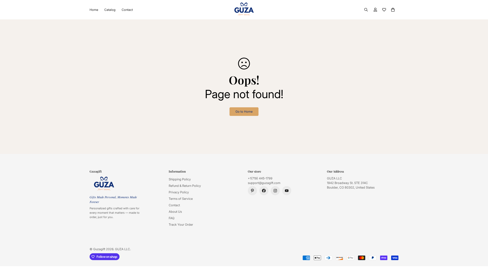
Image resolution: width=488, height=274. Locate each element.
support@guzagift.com (264, 183)
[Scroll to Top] (480, 253)
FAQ (171, 218)
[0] (392, 9)
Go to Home (244, 111)
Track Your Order (181, 224)
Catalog (110, 10)
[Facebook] (263, 190)
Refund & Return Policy (185, 186)
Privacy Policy (179, 192)
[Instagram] (275, 190)
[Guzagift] (244, 9)
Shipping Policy (180, 179)
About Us (175, 211)
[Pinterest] (252, 190)
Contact (127, 10)
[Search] (366, 10)
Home (94, 10)
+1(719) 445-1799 (260, 178)
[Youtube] (286, 190)
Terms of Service (181, 199)
